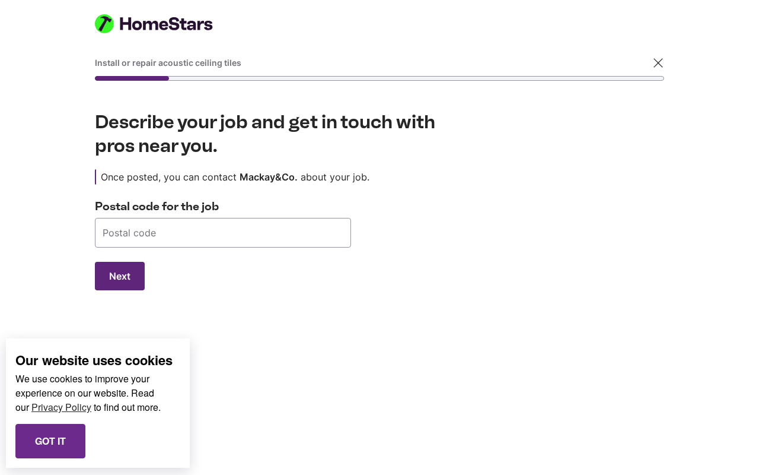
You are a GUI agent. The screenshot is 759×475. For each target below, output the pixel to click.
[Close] (658, 63)
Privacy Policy (61, 407)
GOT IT (50, 441)
